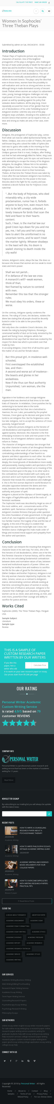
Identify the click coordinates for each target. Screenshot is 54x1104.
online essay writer (10, 1025)
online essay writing (17, 1028)
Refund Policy (23, 1097)
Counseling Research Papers (14, 1000)
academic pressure (35, 937)
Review (5, 627)
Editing (15, 984)
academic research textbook (18, 948)
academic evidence (13, 937)
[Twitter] (4, 1061)
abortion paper (38, 915)
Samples (11, 1094)
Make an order (41, 2)
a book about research (16, 915)
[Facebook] (10, 1061)
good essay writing (15, 1042)
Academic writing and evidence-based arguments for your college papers (34, 865)
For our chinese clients (43, 1097)
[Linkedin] (22, 1061)
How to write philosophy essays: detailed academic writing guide (35, 847)
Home (9, 1091)
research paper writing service (15, 1031)
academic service (13, 954)
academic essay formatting (17, 926)
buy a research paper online (38, 1028)
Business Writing (24, 980)
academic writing (13, 960)
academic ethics (38, 932)
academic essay (36, 920)
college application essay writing (37, 1042)
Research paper (11, 893)
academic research (34, 943)
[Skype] (28, 1061)
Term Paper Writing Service (13, 996)
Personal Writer (28, 1083)
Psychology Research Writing (14, 1008)
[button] (37, 665)
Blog (45, 1091)
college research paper (31, 1036)
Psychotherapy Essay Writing (14, 1004)
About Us (22, 1091)
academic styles (33, 954)
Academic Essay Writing (12, 992)
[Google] (16, 1061)
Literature (6, 621)
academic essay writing (16, 932)
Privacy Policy (42, 1094)
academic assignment (15, 920)
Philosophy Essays (10, 1013)
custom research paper (26, 1039)
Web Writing (7, 984)
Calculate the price (24, 2)
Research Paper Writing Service (15, 988)
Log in (49, 11)
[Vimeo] (34, 1061)
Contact (35, 1091)
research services (13, 1036)
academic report (13, 943)
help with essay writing (27, 1034)
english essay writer (27, 1025)
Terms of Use (25, 1094)
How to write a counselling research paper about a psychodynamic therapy (33, 830)
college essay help (10, 1045)
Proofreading (24, 984)
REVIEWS (23, 716)
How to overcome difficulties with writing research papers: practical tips (34, 883)
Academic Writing (11, 840)
